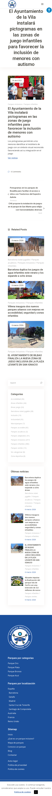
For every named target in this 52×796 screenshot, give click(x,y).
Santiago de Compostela (20, 709)
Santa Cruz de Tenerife (19, 705)
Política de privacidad (17, 765)
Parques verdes (17, 448)
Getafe (12, 697)
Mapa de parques (16, 742)
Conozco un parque (17, 746)
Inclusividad (15, 419)
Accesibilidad (16, 399)
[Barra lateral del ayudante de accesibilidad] (49, 10)
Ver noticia (13, 158)
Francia (11, 717)
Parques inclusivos (15, 104)
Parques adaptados (18, 436)
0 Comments (16, 172)
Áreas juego (15, 407)
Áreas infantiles (17, 403)
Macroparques (16, 423)
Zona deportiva (17, 456)
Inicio (10, 734)
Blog (10, 751)
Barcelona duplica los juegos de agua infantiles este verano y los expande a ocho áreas (26, 272)
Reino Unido (13, 721)
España (11, 688)
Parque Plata (13, 667)
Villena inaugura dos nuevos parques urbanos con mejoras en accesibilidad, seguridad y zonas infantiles (33, 522)
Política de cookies (16, 769)
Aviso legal (13, 761)
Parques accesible (18, 427)
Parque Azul (13, 675)
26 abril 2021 (17, 80)
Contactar (12, 755)
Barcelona (13, 692)
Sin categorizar (16, 452)
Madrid (12, 701)
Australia (12, 713)
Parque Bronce (14, 671)
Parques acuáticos (18, 432)
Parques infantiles (31, 104)
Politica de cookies (22, 792)
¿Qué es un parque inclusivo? (21, 738)
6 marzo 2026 (17, 240)
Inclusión (14, 415)
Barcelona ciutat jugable (19, 259)
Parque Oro (13, 663)
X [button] (35, 792)
